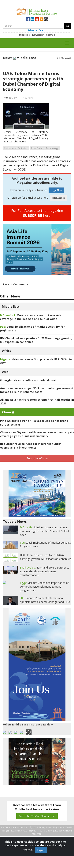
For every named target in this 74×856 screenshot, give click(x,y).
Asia (5, 372)
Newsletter (38, 34)
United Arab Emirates (15, 148)
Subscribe (24, 34)
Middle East (11, 306)
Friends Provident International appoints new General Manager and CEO (45, 600)
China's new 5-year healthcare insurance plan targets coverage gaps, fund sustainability (37, 434)
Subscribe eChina (37, 458)
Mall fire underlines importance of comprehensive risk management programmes (44, 586)
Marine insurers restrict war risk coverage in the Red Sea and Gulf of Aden (30, 317)
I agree (41, 850)
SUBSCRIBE (32, 215)
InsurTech (36, 148)
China (7, 412)
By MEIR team (10, 98)
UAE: (8, 73)
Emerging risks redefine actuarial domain (28, 380)
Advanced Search (37, 30)
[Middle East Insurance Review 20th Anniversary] (37, 11)
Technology (52, 148)
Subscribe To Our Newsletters (37, 816)
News (7, 57)
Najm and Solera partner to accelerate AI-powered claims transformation (44, 571)
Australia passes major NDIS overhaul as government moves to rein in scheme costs (36, 390)
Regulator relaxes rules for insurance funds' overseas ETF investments (30, 445)
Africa (6, 351)
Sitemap (50, 34)
